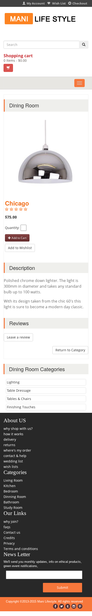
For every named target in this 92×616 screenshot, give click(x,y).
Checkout (79, 3)
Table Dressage (19, 390)
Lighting (13, 382)
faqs (7, 527)
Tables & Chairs (19, 398)
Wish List (58, 3)
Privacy (9, 543)
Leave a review (18, 337)
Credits (9, 538)
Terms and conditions (21, 548)
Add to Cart (18, 238)
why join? (11, 521)
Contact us (12, 532)
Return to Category (70, 350)
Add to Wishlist (20, 248)
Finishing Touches (21, 407)
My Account (36, 3)
